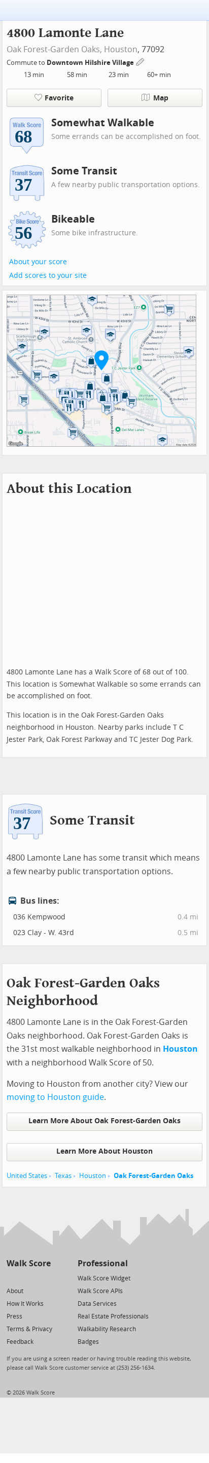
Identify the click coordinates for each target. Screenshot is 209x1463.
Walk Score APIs (100, 1291)
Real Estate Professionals (113, 1316)
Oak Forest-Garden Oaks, (54, 49)
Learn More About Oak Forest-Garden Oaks (104, 1121)
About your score (38, 262)
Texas (63, 1176)
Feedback (20, 1341)
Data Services (97, 1303)
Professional (103, 1263)
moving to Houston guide (55, 1097)
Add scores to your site (48, 275)
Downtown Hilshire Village (91, 62)
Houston (120, 49)
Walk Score (29, 1263)
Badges (88, 1341)
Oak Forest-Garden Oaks (153, 1176)
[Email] (44, 1277)
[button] (101, 360)
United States (27, 1176)
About (15, 1291)
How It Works (25, 1303)
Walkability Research (107, 1329)
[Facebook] (28, 1277)
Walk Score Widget (104, 1278)
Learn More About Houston (104, 1151)
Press (14, 1316)
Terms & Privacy (29, 1329)
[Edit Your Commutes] (140, 61)
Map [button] (160, 98)
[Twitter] (12, 1277)
